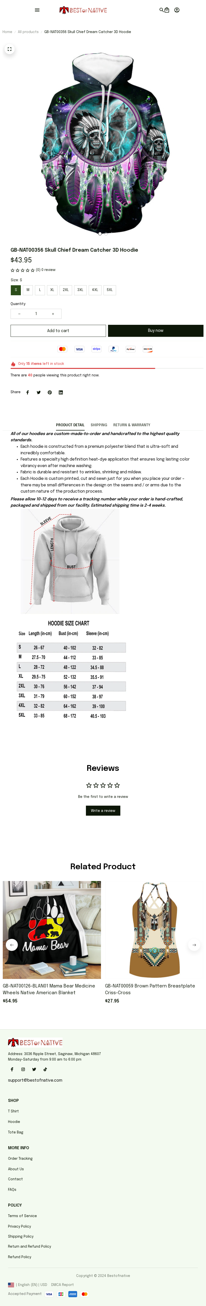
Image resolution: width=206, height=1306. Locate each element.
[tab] (99, 233)
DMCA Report (62, 1285)
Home (7, 32)
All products (28, 32)
